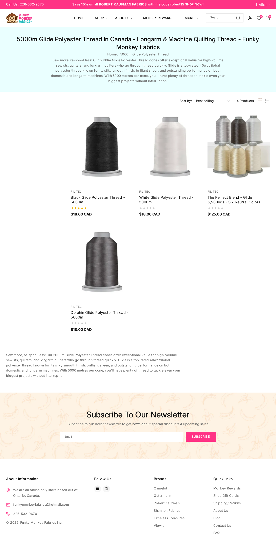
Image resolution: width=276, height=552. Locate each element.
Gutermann (162, 496)
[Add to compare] (129, 123)
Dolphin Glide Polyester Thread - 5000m (100, 314)
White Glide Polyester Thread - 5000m (166, 199)
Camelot (160, 488)
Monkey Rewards (227, 488)
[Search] (238, 17)
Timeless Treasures (169, 518)
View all (160, 525)
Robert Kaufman (167, 503)
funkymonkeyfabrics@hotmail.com (41, 504)
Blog (217, 518)
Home (112, 54)
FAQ (216, 533)
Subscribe (201, 436)
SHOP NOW (194, 4)
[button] (268, 18)
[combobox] (224, 17)
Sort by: (186, 101)
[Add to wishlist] (129, 114)
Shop (99, 18)
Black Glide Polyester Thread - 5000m (98, 199)
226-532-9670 (25, 514)
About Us (220, 510)
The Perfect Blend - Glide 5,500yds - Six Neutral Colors (234, 199)
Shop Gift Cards (226, 496)
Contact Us (222, 525)
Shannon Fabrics (167, 510)
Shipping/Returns (227, 503)
